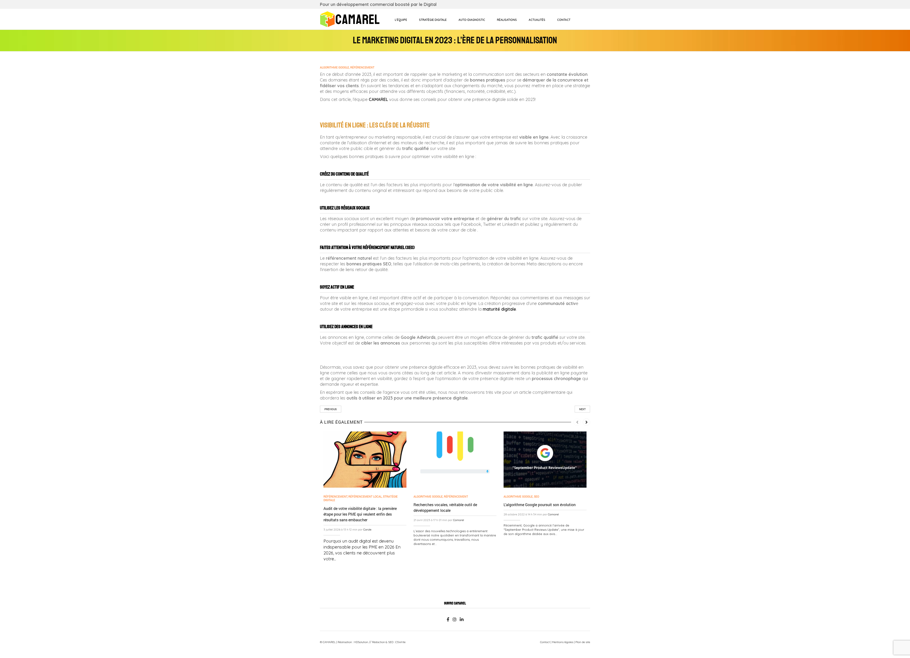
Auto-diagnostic (472, 20)
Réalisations (507, 20)
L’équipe (401, 20)
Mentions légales (562, 642)
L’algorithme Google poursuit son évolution (540, 504)
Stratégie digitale (433, 20)
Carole (367, 529)
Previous (330, 409)
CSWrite (400, 642)
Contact (563, 20)
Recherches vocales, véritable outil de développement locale (445, 507)
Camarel (458, 520)
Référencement (362, 67)
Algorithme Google (334, 67)
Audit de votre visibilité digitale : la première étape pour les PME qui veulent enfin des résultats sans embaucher (360, 514)
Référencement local (365, 496)
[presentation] (577, 422)
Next (582, 409)
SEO (536, 496)
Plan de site (582, 642)
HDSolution (361, 642)
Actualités (537, 20)
